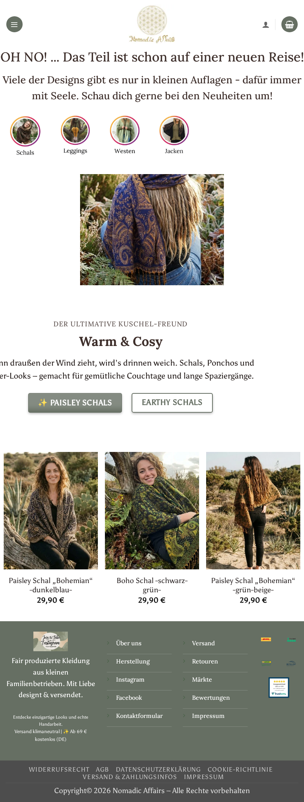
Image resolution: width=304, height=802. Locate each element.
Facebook (129, 697)
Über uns (129, 643)
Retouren (205, 661)
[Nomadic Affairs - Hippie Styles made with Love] (152, 24)
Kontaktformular (139, 715)
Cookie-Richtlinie (240, 769)
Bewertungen (211, 697)
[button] (14, 24)
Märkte (202, 679)
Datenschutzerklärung (158, 769)
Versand (203, 643)
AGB (102, 769)
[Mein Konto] (266, 24)
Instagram (131, 679)
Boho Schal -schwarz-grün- (152, 585)
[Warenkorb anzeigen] (289, 24)
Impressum (208, 715)
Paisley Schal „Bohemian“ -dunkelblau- (51, 585)
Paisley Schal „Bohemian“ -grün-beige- (253, 585)
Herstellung (133, 661)
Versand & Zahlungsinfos (130, 777)
